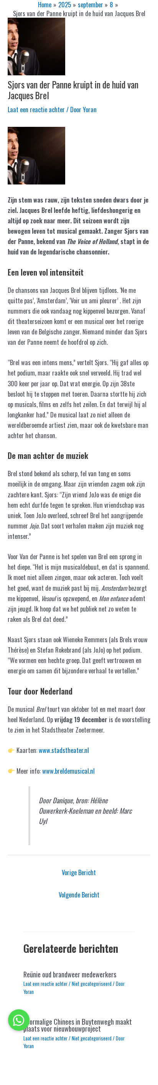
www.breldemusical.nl (68, 771)
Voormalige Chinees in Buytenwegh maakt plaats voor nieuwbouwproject (77, 1024)
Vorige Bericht (79, 872)
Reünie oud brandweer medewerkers (69, 974)
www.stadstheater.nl (64, 750)
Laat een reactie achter (36, 109)
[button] (19, 1020)
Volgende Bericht (79, 894)
